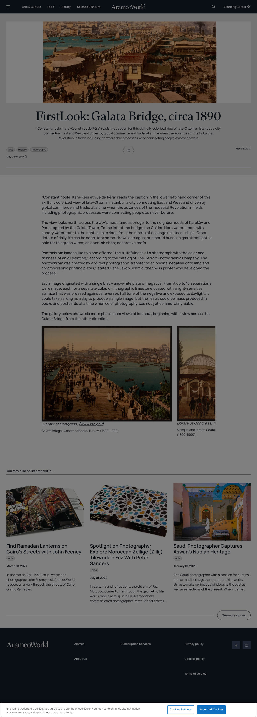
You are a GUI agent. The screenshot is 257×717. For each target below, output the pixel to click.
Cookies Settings (181, 709)
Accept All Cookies (211, 709)
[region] (128, 710)
